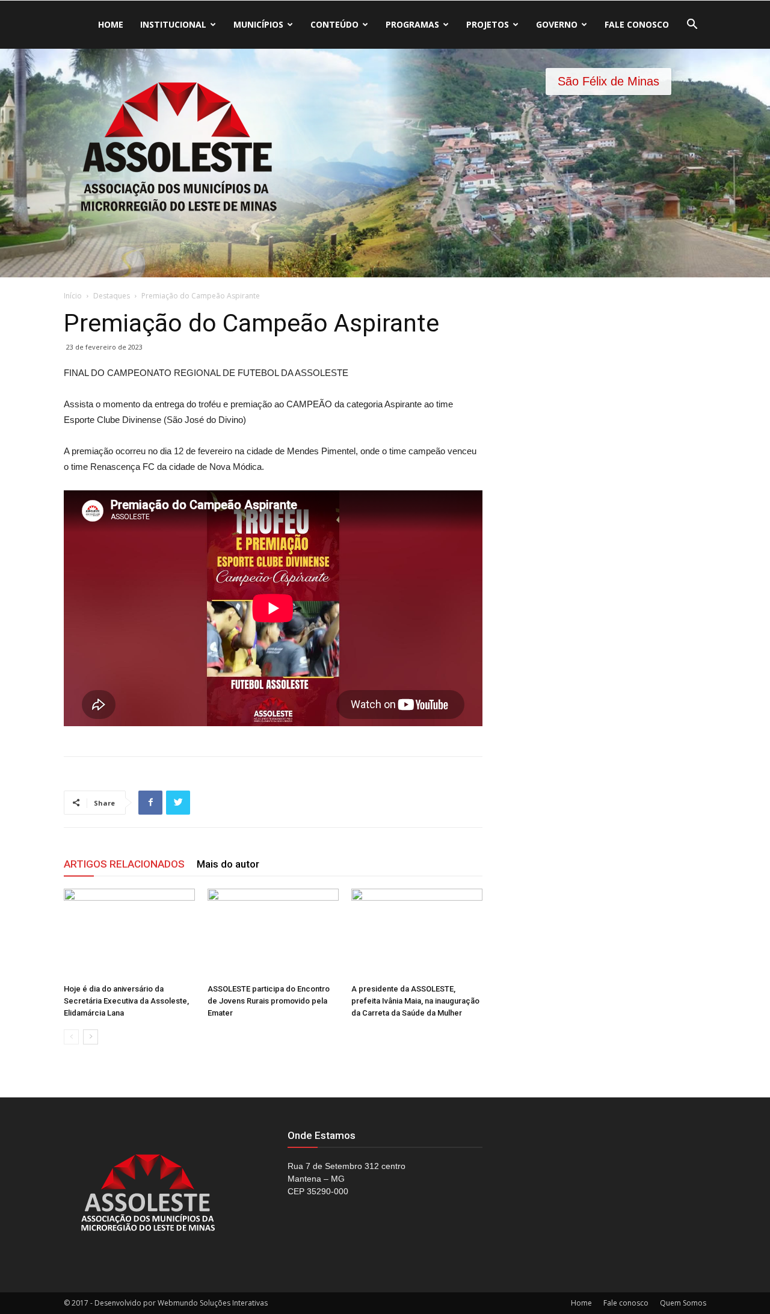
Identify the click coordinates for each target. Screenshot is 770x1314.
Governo (557, 24)
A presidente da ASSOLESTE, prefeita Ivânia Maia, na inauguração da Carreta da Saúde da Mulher (415, 1000)
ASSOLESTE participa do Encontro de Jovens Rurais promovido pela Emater (269, 1000)
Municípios (258, 24)
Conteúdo (334, 24)
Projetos (487, 24)
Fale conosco (637, 24)
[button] (691, 25)
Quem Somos (683, 1303)
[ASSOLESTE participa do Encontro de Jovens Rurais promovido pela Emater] (273, 934)
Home (110, 24)
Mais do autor (228, 864)
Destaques (111, 296)
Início (73, 296)
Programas (412, 24)
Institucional (173, 24)
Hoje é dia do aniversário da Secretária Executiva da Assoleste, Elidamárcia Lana (126, 1000)
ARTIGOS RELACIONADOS (124, 864)
